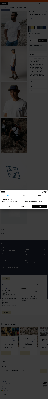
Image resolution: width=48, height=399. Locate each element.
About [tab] (39, 195)
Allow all (39, 206)
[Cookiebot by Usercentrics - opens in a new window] (41, 192)
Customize (23, 206)
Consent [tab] (8, 195)
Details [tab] (24, 195)
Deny (9, 206)
